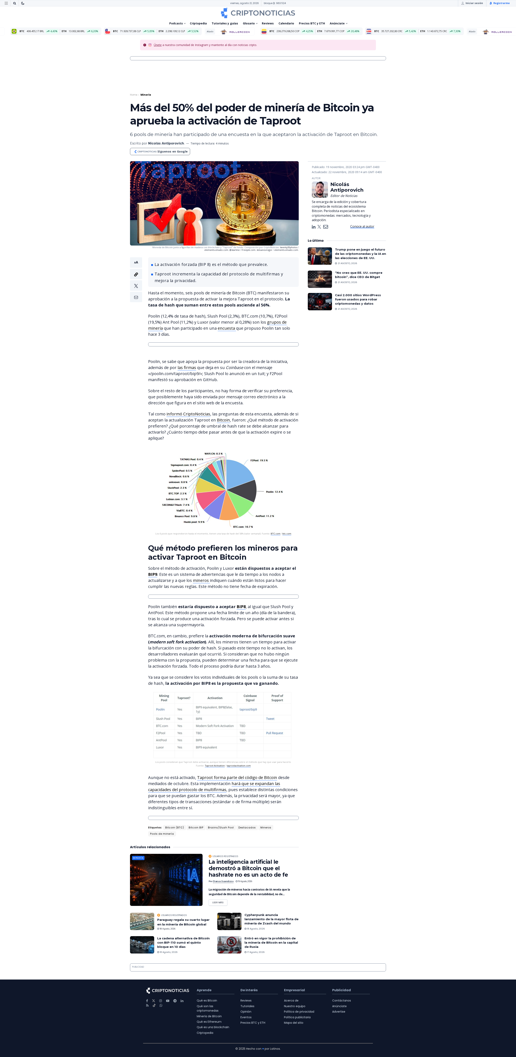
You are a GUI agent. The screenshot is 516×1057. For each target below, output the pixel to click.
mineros (201, 580)
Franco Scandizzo (223, 881)
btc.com (286, 533)
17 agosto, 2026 (255, 952)
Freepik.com (248, 249)
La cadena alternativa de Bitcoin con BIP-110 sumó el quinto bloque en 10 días (183, 942)
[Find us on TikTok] (154, 1005)
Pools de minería (162, 833)
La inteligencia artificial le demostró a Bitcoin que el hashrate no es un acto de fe (248, 868)
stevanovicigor (264, 249)
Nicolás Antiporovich (166, 143)
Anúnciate (337, 23)
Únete (158, 45)
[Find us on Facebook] (147, 1000)
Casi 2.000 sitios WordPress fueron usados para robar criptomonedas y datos (358, 299)
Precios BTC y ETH (312, 23)
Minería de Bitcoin (209, 1016)
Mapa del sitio (293, 1023)
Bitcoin (223, 420)
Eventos (246, 1017)
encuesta (227, 328)
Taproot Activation (215, 765)
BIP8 (241, 606)
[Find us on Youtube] (167, 1000)
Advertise (338, 1012)
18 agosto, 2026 (167, 928)
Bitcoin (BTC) (174, 827)
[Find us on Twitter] (153, 1000)
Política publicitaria (297, 1017)
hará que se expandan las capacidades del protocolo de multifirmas (214, 786)
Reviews (268, 23)
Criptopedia (198, 23)
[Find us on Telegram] (175, 1000)
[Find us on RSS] (147, 1005)
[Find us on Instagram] (160, 1000)
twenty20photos (288, 247)
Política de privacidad (299, 1012)
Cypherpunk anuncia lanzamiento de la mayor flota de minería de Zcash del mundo (271, 919)
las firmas (187, 367)
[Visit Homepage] (258, 12)
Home (133, 94)
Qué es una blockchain (213, 1027)
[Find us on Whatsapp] (161, 1005)
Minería (145, 94)
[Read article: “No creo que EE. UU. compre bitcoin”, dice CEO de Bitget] (320, 279)
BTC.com (275, 533)
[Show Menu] (6, 3)
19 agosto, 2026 (244, 881)
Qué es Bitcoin (207, 1000)
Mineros (265, 827)
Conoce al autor (362, 226)
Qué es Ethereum (209, 1022)
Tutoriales (247, 1006)
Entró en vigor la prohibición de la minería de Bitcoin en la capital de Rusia (271, 942)
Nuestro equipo (294, 1006)
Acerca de (291, 1000)
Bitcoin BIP (196, 827)
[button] (136, 279)
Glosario (249, 23)
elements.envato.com (216, 249)
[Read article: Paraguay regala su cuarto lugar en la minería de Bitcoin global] (142, 921)
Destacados (247, 827)
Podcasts (176, 23)
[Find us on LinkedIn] (182, 1000)
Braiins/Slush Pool (221, 827)
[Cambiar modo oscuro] (23, 3)
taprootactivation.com (239, 765)
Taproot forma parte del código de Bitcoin (237, 777)
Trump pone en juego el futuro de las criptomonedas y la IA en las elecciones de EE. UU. (360, 254)
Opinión (245, 1012)
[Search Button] (14, 3)
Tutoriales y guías (225, 23)
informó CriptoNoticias (188, 414)
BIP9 (152, 574)
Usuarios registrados (225, 856)
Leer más (219, 901)
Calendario (286, 23)
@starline (234, 249)
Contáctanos (341, 1000)
